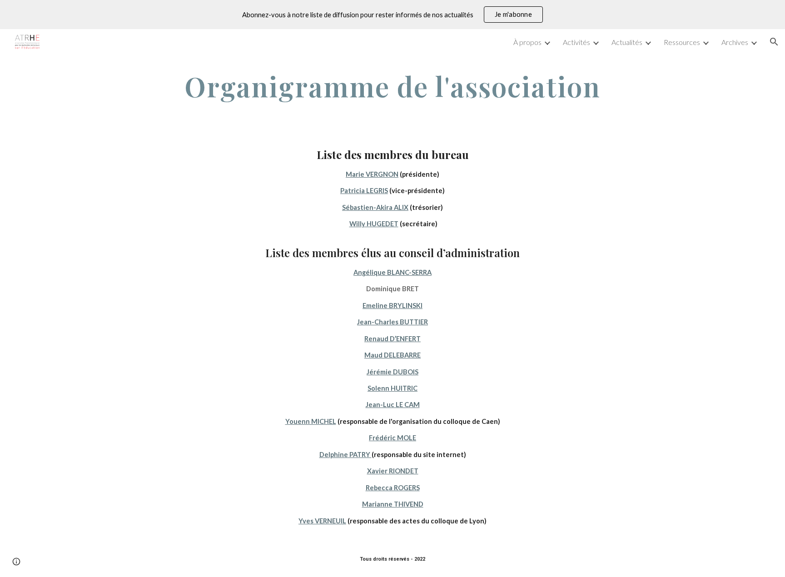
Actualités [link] (626, 42)
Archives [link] (734, 42)
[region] (392, 14)
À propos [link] (527, 42)
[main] (392, 86)
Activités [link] (576, 42)
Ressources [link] (682, 42)
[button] (774, 42)
